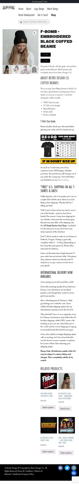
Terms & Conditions (25, 471)
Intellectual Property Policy (23, 474)
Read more (65, 408)
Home (21, 9)
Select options (48, 407)
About (28, 9)
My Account (37, 1)
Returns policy (62, 179)
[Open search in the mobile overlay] (34, 22)
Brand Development (27, 15)
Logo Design (39, 9)
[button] (34, 33)
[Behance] (73, 473)
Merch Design (52, 9)
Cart (45, 1)
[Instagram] (73, 467)
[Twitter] (67, 467)
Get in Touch (43, 15)
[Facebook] (60, 467)
